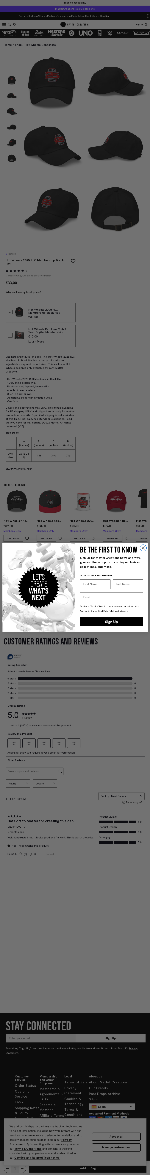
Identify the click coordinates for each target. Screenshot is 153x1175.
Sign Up (111, 621)
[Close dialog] (143, 548)
